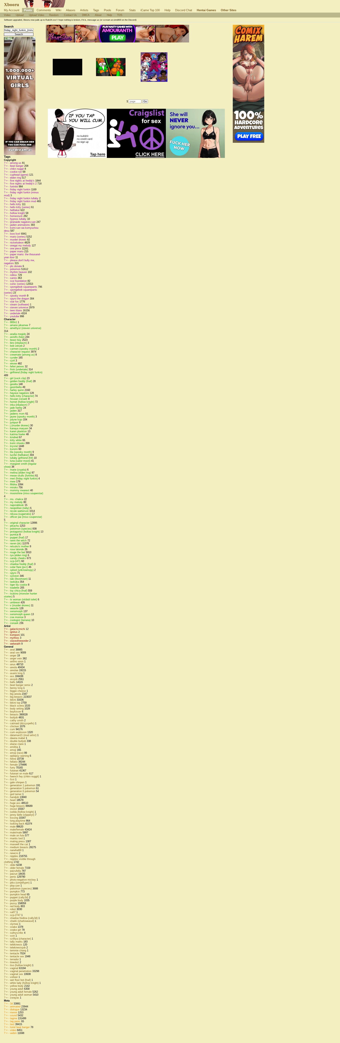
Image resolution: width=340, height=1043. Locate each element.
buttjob (14, 717)
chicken (15, 726)
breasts (14, 714)
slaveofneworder (19, 640)
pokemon (15, 269)
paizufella (16, 870)
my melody (16, 502)
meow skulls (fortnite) (22, 475)
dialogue (15, 1009)
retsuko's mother (20, 546)
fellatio (14, 761)
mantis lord (16, 838)
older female (17, 867)
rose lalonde (17, 549)
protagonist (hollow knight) (25, 531)
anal (13, 649)
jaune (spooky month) (22, 416)
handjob (15, 797)
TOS (119, 15)
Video (7, 15)
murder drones (18, 239)
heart (13, 800)
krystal (14, 446)
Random (54, 15)
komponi (15, 634)
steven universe (19, 307)
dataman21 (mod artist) (23, 735)
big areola (16, 693)
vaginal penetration (21, 971)
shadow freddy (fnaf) (22, 564)
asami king (16, 673)
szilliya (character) (21, 938)
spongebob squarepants (24, 286)
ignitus (14, 631)
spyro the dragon (20, 298)
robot (13, 909)
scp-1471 (15, 561)
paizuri (14, 873)
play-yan (15, 885)
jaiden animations (20, 224)
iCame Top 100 (150, 10)
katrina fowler (18, 434)
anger (13, 655)
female (14, 764)
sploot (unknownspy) (22, 569)
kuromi (14, 449)
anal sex (15, 652)
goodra (14, 384)
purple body (17, 900)
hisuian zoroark (19, 398)
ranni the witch (18, 540)
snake (14, 926)
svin (13, 935)
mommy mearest (20, 490)
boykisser (16, 711)
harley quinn (17, 390)
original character (20, 522)
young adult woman (21, 994)
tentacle (15, 953)
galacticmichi (18, 628)
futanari (14, 770)
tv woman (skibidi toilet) (24, 599)
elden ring (16, 177)
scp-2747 (15, 915)
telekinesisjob (18, 947)
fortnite (14, 186)
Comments (44, 10)
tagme (14, 1018)
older (13, 864)
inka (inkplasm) (19, 404)
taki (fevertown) (19, 578)
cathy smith (17, 720)
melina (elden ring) (21, 472)
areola (14, 667)
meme (14, 1012)
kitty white (16, 440)
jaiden (14, 410)
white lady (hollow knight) (24, 982)
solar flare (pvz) (19, 567)
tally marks (16, 941)
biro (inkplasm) (19, 342)
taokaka (15, 581)
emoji (13, 749)
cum (13, 729)
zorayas (15, 997)
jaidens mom (17, 413)
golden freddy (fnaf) (21, 381)
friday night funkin (20, 189)
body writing (17, 708)
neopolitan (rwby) (20, 508)
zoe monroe (17, 617)
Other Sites (228, 10)
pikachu (15, 525)
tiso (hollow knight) (21, 965)
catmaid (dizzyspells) (22, 723)
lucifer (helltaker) (20, 454)
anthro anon (17, 661)
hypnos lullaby (18, 218)
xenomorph (16, 611)
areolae (14, 670)
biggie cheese (18, 690)
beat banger (17, 165)
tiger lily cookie (19, 584)
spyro (13, 572)
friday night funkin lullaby (24, 198)
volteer (14, 977)
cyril (13, 360)
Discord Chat (183, 10)
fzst (12, 779)
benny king (16, 687)
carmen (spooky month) (24, 348)
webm (14, 1033)
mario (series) (18, 236)
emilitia (14, 746)
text (12, 1024)
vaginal (14, 968)
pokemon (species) (21, 888)
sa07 (13, 912)
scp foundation (19, 280)
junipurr (14, 422)
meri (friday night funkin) (24, 478)
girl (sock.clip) (18, 378)
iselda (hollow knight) (22, 811)
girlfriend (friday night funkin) (26, 372)
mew (13, 481)
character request (20, 351)
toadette (15, 587)
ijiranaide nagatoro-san (23, 221)
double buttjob (18, 741)
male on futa (17, 835)
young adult (17, 988)
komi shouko (17, 443)
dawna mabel (18, 738)
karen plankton (19, 431)
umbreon (15, 602)
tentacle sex (17, 956)
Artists (84, 10)
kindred (14, 437)
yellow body (17, 985)
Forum (120, 10)
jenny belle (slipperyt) (22, 814)
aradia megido (18, 334)
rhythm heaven (19, 272)
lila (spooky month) (21, 452)
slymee (14, 923)
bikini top (15, 702)
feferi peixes (17, 366)
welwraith (15, 643)
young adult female (21, 991)
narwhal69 (16, 850)
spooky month (18, 295)
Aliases (70, 10)
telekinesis (16, 944)
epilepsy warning (20, 755)
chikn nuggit (17, 168)
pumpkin (15, 891)
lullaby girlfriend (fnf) (22, 457)
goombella (16, 387)
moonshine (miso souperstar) (26, 493)
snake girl (16, 929)
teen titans (16, 310)
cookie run (16, 171)
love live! (15, 233)
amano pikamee (19, 325)
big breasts (16, 696)
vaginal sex (17, 974)
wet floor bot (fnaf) (20, 980)
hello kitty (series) (20, 207)
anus (13, 664)
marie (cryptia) (18, 469)
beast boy (16, 339)
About (98, 15)
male (13, 826)
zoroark (14, 623)
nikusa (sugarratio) (21, 513)
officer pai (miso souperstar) (26, 516)
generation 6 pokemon (23, 791)
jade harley (16, 407)
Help (167, 10)
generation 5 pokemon (23, 788)
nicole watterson (19, 511)
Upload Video (36, 15)
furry (13, 767)
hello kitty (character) (22, 395)
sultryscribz (17, 932)
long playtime (18, 820)
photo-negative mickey (23, 879)
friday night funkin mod (23, 201)
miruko (14, 487)
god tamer (16, 794)
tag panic (15, 1021)
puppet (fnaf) (17, 537)
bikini (13, 699)
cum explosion (18, 732)
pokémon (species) (21, 528)
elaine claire (17, 744)
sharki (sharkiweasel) (22, 921)
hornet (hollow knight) (22, 401)
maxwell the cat (19, 844)
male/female (17, 829)
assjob (14, 679)
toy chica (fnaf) (19, 590)
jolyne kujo (16, 419)
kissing (14, 817)
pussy (14, 903)
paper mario (17, 251)
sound (14, 1015)
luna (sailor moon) (20, 460)
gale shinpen (17, 782)
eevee (14, 363)
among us (16, 162)
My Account (11, 10)
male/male (16, 832)
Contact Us (70, 15)
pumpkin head (18, 894)
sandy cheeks (18, 558)
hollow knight (18, 213)
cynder (14, 357)
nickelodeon (17, 242)
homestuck (16, 216)
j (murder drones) (20, 425)
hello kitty (16, 204)
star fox (14, 301)
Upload (20, 15)
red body (15, 906)
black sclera (17, 705)
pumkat (14, 534)
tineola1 (15, 962)
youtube (15, 316)
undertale (15, 313)
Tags (96, 10)
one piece (16, 248)
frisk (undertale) (19, 369)
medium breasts (19, 847)
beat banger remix (20, 685)
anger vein (16, 658)
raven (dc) (16, 543)
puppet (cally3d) (19, 897)
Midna (14, 484)
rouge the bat (18, 552)
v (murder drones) (20, 605)
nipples (14, 856)
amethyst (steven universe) (25, 328)
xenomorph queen (20, 614)
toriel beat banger (20, 1027)
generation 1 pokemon (23, 785)
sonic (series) (18, 283)
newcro (14, 853)
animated (15, 1006)
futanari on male (19, 773)
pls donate (16, 266)
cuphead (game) (19, 174)
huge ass (15, 803)
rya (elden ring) (19, 555)
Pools (107, 10)
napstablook (17, 505)
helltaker (15, 210)
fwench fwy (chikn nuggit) (25, 776)
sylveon (15, 575)
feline (13, 758)
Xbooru (11, 4)
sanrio (14, 277)
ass (12, 676)
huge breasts (18, 805)
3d (12, 1003)
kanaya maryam (19, 428)
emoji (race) (17, 752)
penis (13, 876)
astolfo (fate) (17, 336)
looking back (17, 823)
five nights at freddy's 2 (23, 183)
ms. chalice (17, 499)
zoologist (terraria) (20, 620)
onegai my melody (21, 245)
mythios (15, 637)
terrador (14, 959)
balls (13, 682)
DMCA (86, 15)
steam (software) (20, 304)
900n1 (14, 322)
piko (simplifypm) (20, 882)
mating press (18, 841)
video (13, 1030)
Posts (28, 10)
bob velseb (16, 345)
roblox (14, 275)
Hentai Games (206, 10)
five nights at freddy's (22, 180)
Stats (132, 10)
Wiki (58, 10)
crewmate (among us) (22, 354)
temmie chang (18, 950)
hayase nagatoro (20, 393)
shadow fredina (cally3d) (24, 918)
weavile (14, 608)
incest (14, 808)
